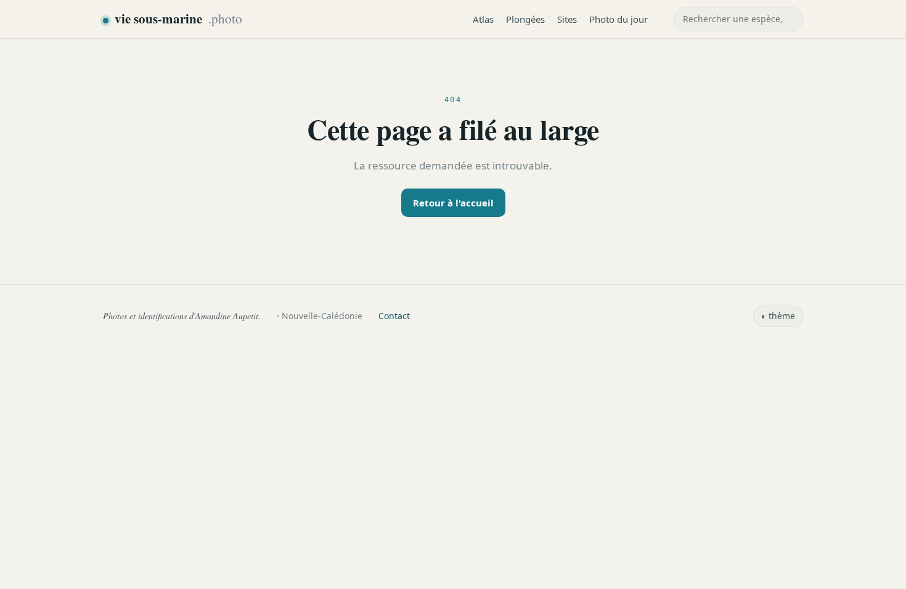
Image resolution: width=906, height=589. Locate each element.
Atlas (483, 19)
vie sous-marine (178, 18)
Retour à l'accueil (453, 203)
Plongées (525, 19)
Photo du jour (618, 19)
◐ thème (778, 316)
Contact (394, 316)
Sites (567, 19)
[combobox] (738, 19)
